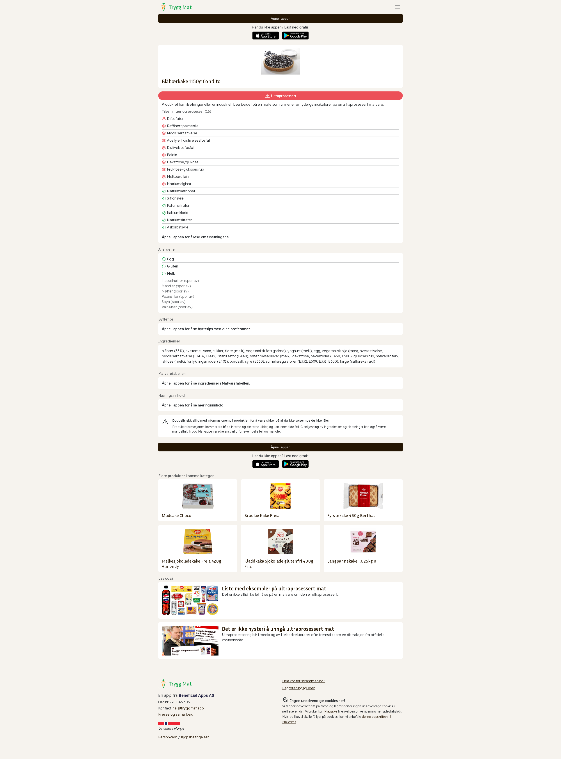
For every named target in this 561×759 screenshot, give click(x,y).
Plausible (330, 711)
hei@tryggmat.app (188, 708)
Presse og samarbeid (175, 714)
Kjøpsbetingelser (195, 737)
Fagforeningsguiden (298, 688)
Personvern (167, 737)
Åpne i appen (280, 18)
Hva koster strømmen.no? (303, 681)
